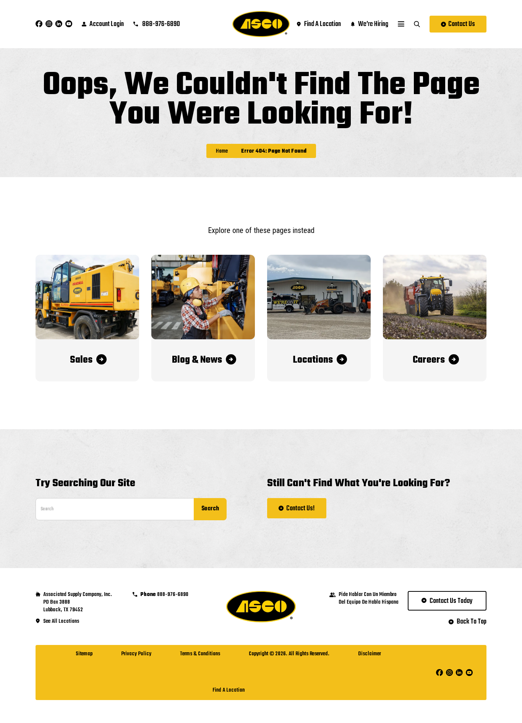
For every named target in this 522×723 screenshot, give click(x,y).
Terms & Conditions (200, 654)
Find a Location (228, 690)
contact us (461, 24)
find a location (322, 24)
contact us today (451, 601)
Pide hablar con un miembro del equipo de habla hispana (369, 598)
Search (210, 509)
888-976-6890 (160, 24)
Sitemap (84, 654)
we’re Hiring (373, 24)
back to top (471, 622)
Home (222, 151)
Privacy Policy (136, 654)
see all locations (61, 621)
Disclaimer (369, 654)
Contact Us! (300, 508)
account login (106, 24)
